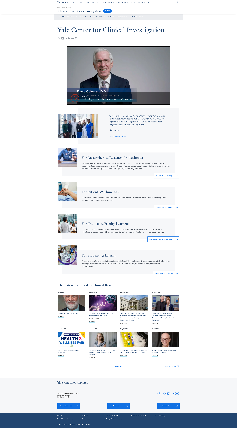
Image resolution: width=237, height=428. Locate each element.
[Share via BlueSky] (69, 38)
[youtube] (172, 393)
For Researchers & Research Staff (77, 17)
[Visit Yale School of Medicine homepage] (72, 383)
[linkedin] (177, 393)
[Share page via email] (72, 38)
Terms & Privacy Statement (65, 419)
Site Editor (85, 416)
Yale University (86, 419)
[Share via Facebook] (62, 38)
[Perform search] (178, 2)
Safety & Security (160, 416)
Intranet (59, 416)
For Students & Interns (136, 17)
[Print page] (76, 38)
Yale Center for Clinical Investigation (79, 11)
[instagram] (168, 393)
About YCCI (61, 17)
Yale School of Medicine (64, 8)
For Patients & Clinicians (97, 17)
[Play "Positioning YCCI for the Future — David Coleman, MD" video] (75, 98)
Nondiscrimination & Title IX (138, 416)
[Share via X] (59, 38)
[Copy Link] (177, 285)
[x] (164, 393)
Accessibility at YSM (112, 416)
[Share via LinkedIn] (66, 38)
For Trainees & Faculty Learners (117, 17)
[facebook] (159, 393)
